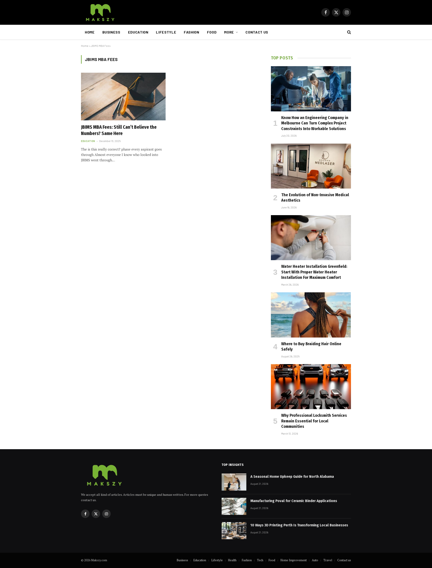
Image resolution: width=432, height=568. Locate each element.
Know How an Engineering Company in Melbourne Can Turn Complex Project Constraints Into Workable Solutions (314, 123)
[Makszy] (99, 12)
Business (111, 32)
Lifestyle (166, 32)
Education (138, 32)
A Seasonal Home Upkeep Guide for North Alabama (292, 476)
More (229, 32)
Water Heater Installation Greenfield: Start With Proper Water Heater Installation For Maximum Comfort (314, 272)
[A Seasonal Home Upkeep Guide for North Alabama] (234, 482)
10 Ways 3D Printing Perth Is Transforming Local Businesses (299, 525)
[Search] (348, 32)
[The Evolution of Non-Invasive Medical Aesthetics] (311, 166)
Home (90, 32)
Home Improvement (293, 560)
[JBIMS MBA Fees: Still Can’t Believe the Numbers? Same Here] (123, 96)
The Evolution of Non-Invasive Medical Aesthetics (315, 197)
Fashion (191, 32)
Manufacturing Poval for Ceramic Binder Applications (293, 500)
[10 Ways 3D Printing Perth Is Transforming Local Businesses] (234, 530)
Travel (327, 560)
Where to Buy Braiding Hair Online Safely (311, 346)
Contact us (256, 32)
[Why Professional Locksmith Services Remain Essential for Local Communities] (311, 386)
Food (212, 32)
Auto (315, 560)
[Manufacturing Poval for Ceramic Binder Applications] (234, 506)
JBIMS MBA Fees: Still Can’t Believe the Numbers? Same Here (119, 130)
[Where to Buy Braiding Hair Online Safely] (311, 314)
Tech (260, 560)
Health (232, 560)
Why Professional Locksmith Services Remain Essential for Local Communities (314, 421)
